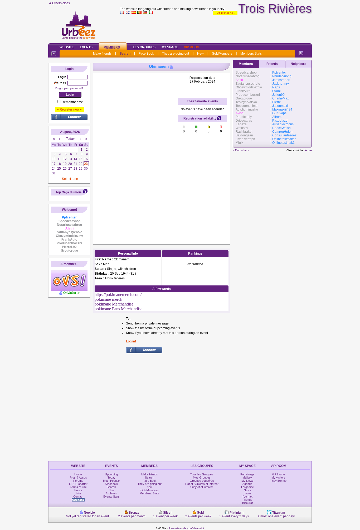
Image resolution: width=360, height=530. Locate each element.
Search (125, 53)
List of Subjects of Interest (201, 483)
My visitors (278, 477)
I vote (247, 493)
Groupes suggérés (202, 480)
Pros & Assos (78, 477)
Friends (272, 64)
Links (78, 493)
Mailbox (247, 477)
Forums (78, 480)
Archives (111, 493)
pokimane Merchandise (114, 304)
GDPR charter (78, 483)
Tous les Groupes (201, 474)
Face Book (146, 53)
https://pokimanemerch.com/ (118, 294)
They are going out (175, 53)
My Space (170, 47)
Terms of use (78, 487)
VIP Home (278, 474)
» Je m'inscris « (225, 12)
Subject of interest (201, 487)
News (247, 490)
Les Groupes (144, 47)
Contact (78, 496)
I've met (247, 496)
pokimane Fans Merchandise (118, 309)
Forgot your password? (69, 88)
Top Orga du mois (69, 192)
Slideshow (111, 483)
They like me (278, 480)
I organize (247, 487)
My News (247, 480)
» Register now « (69, 109)
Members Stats (251, 53)
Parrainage (247, 474)
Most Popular (111, 480)
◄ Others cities (59, 3)
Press (78, 490)
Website (67, 47)
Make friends (102, 53)
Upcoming (111, 474)
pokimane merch (108, 299)
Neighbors (298, 64)
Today (111, 477)
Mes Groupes (202, 477)
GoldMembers (222, 53)
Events (86, 47)
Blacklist (247, 502)
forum (308, 150)
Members (112, 47)
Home (78, 474)
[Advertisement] (216, 27)
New (200, 53)
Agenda (247, 483)
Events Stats (111, 496)
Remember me (72, 102)
